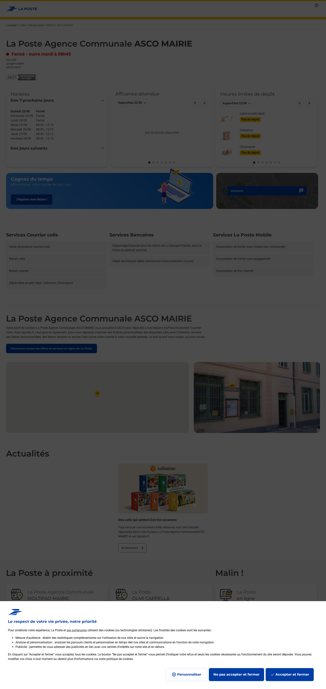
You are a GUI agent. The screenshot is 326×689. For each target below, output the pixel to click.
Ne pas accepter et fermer (236, 674)
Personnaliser (189, 674)
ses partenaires (77, 630)
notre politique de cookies (116, 659)
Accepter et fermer (292, 674)
